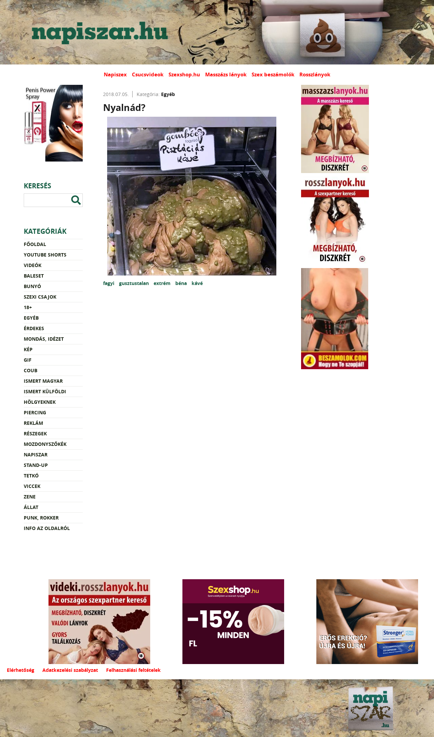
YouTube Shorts (45, 254)
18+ (28, 307)
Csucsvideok (147, 74)
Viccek (32, 486)
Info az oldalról (47, 528)
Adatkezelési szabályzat (70, 670)
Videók (32, 265)
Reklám (33, 423)
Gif (28, 360)
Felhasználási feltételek (133, 670)
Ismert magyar (43, 381)
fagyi (109, 283)
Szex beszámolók (273, 74)
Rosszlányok (314, 74)
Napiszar (35, 454)
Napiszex (115, 74)
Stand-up (36, 465)
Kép (28, 349)
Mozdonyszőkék (45, 444)
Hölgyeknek (40, 402)
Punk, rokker (41, 517)
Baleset (34, 275)
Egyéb (31, 318)
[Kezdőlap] (98, 32)
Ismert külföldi (45, 391)
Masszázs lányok (225, 74)
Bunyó (32, 286)
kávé (197, 283)
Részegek (35, 433)
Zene (30, 496)
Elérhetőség (20, 670)
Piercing (35, 412)
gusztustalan (134, 283)
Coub (30, 370)
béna (181, 283)
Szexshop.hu (184, 74)
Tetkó (31, 475)
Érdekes (34, 328)
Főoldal (35, 244)
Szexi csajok (40, 297)
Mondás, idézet (44, 339)
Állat (31, 507)
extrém (163, 283)
